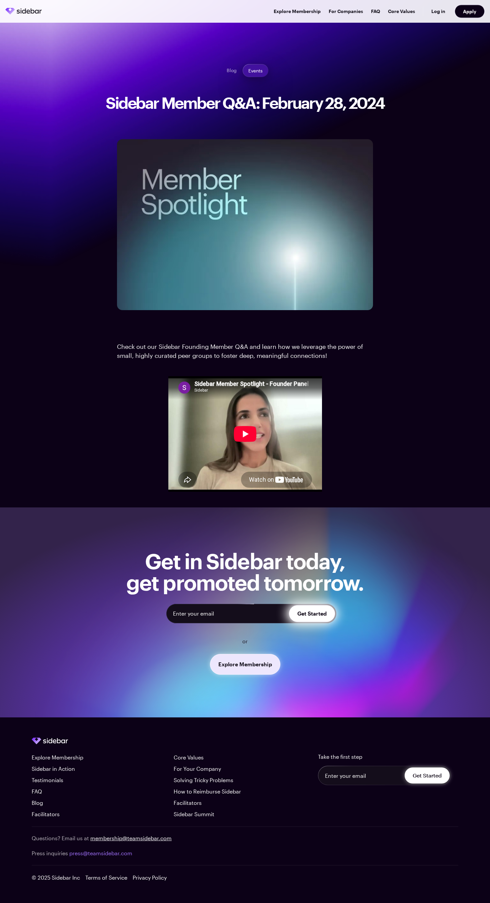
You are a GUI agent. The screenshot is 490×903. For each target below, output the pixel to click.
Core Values (401, 11)
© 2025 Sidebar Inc (56, 877)
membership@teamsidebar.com (131, 838)
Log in (438, 11)
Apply (469, 11)
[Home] (23, 11)
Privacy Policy (150, 877)
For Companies (346, 11)
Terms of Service (106, 877)
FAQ (375, 11)
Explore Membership (297, 11)
